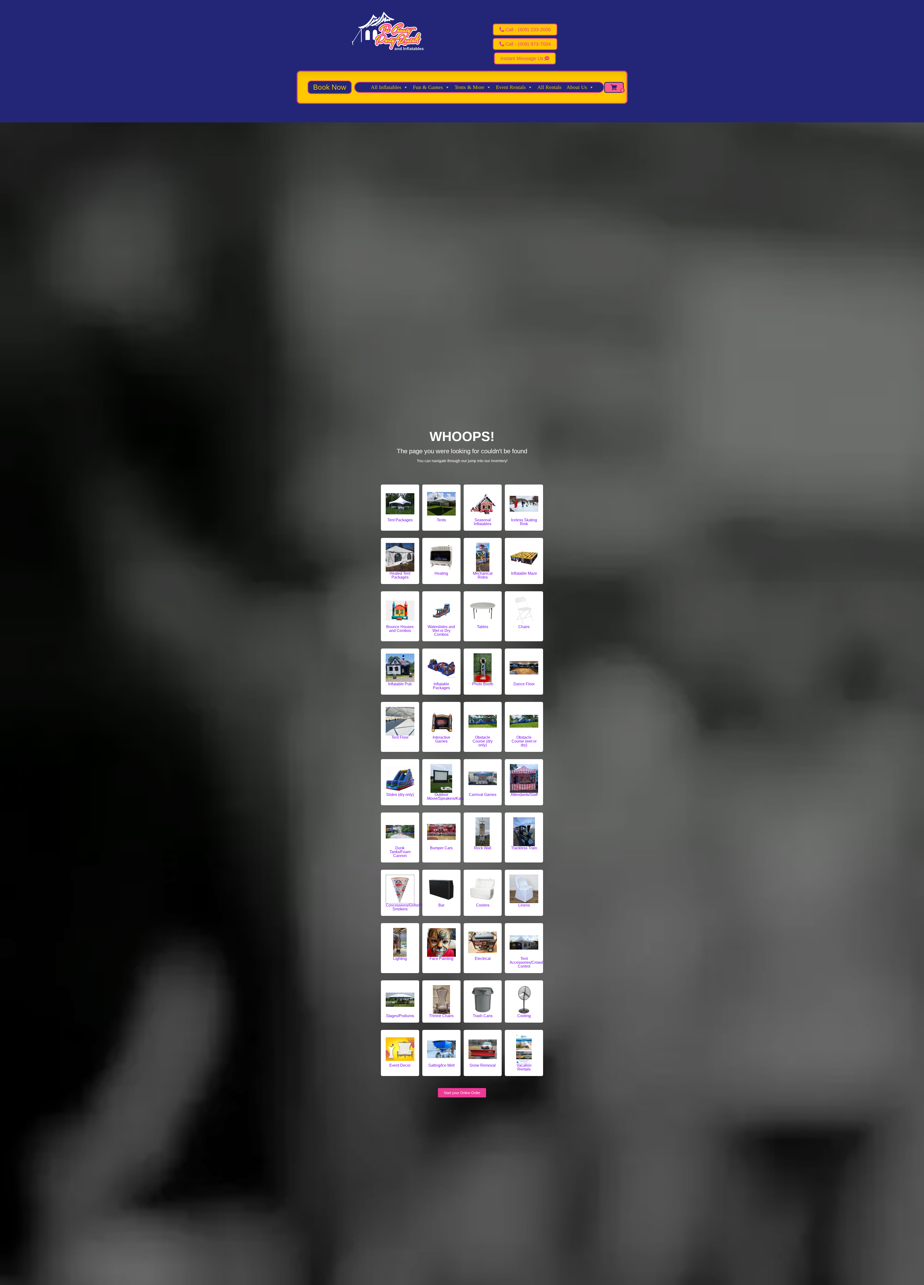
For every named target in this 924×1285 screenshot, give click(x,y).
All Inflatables (386, 87)
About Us (576, 87)
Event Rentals (511, 87)
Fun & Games (428, 87)
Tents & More (469, 87)
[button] (330, 87)
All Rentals (549, 87)
